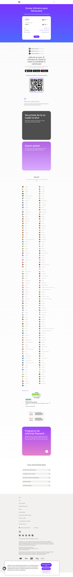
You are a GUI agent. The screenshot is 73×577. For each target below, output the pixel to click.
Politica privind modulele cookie (25, 515)
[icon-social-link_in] (23, 535)
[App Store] (28, 71)
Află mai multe (25, 390)
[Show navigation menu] (54, 2)
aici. (25, 542)
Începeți (36, 36)
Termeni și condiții (22, 518)
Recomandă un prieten (23, 506)
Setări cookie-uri (46, 571)
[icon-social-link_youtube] (26, 535)
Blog (20, 497)
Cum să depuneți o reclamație (24, 521)
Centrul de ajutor (22, 503)
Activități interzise (22, 524)
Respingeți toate (46, 568)
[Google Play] (36, 71)
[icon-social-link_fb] (20, 535)
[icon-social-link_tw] (32, 535)
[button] (4, 568)
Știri (19, 500)
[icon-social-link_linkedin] (29, 535)
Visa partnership (22, 512)
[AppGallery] (44, 71)
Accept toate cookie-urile (46, 565)
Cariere (20, 509)
